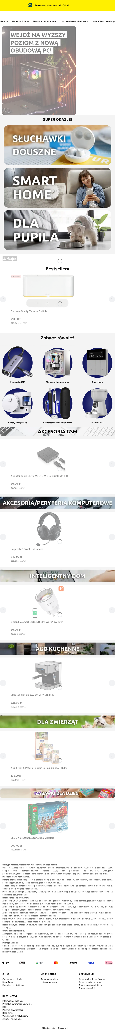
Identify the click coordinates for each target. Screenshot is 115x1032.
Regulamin (7, 1013)
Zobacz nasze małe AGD (36, 922)
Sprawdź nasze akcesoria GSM (56, 904)
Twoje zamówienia (50, 979)
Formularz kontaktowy (13, 985)
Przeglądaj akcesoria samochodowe (37, 916)
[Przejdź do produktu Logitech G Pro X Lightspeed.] (48, 529)
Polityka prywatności (12, 1010)
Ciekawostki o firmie (12, 979)
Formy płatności (86, 988)
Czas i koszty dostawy (90, 982)
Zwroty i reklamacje (12, 1019)
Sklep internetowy (54, 1028)
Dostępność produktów (90, 985)
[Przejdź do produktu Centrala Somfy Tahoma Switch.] (48, 291)
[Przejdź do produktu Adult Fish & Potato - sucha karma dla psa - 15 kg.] (48, 748)
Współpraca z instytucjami (15, 1016)
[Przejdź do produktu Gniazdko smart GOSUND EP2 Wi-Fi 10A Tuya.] (48, 602)
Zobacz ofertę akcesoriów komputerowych (48, 910)
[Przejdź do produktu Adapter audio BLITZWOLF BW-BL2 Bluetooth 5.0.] (48, 456)
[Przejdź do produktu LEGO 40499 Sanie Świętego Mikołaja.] (48, 817)
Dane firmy (7, 982)
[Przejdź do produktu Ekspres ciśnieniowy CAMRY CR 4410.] (48, 674)
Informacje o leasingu (12, 1001)
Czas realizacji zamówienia (92, 979)
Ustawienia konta (49, 982)
